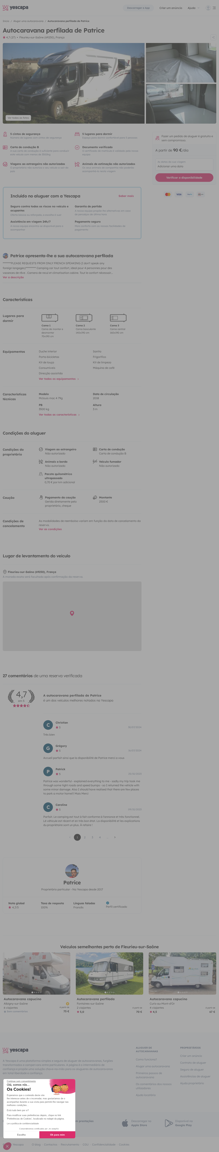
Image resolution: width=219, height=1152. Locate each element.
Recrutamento (70, 1144)
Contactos (50, 1144)
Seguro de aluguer (192, 1069)
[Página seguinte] (115, 837)
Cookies (124, 1144)
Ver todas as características (58, 414)
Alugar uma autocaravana (153, 1066)
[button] (7, 1146)
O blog (36, 1144)
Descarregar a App (138, 7)
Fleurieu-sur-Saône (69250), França (42, 37)
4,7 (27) (11, 37)
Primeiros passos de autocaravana (149, 1075)
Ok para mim (57, 1134)
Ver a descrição (13, 277)
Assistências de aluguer (195, 1076)
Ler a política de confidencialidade (23, 1123)
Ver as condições (50, 529)
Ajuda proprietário (192, 1083)
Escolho (21, 1134)
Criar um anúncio (170, 8)
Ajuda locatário (146, 1095)
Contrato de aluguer (193, 1062)
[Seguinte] (66, 973)
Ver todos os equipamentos (57, 378)
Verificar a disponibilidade (184, 177)
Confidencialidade (103, 1144)
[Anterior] (7, 973)
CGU (86, 1144)
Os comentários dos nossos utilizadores (154, 1086)
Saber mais (126, 196)
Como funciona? (146, 1059)
